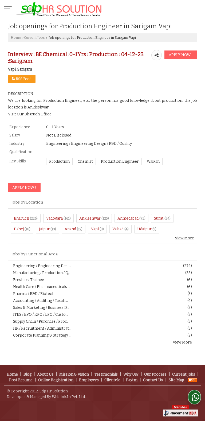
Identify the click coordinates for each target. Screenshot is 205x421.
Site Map (176, 380)
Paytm (131, 380)
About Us (45, 374)
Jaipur (44, 229)
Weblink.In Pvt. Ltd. (69, 397)
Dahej (19, 229)
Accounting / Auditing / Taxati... (40, 300)
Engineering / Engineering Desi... (42, 266)
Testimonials (106, 374)
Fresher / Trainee (28, 280)
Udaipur (144, 229)
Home (16, 38)
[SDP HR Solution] (59, 9)
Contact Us (153, 380)
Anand (70, 229)
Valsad (118, 229)
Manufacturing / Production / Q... (41, 273)
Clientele (112, 380)
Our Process (155, 374)
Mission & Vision (74, 374)
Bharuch (21, 218)
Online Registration (55, 380)
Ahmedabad (128, 218)
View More (184, 238)
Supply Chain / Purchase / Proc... (41, 321)
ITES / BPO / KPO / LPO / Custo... (40, 314)
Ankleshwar (90, 218)
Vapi (95, 229)
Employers (89, 380)
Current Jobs (34, 38)
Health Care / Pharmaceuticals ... (41, 286)
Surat (159, 218)
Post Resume (21, 380)
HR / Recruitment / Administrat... (42, 328)
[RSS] (192, 380)
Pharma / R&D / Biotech (33, 293)
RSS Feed (23, 79)
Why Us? (131, 374)
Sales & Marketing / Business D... (41, 307)
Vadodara (54, 218)
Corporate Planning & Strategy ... (42, 335)
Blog (27, 374)
